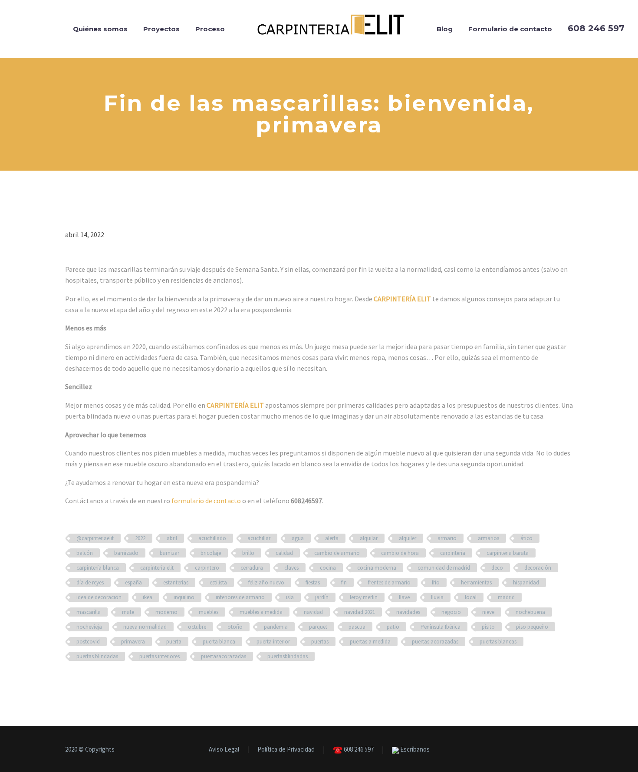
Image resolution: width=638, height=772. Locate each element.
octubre (197, 626)
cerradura (251, 567)
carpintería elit (157, 567)
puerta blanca (219, 641)
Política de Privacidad (286, 749)
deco (497, 567)
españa (133, 582)
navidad (313, 612)
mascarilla (88, 612)
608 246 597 (358, 749)
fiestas (313, 582)
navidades (408, 612)
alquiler (407, 538)
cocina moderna (376, 567)
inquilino (184, 597)
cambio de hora (400, 553)
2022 (140, 538)
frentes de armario (389, 582)
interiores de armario (240, 597)
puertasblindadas (287, 656)
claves (291, 567)
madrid (506, 597)
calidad (284, 553)
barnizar (169, 553)
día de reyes (90, 582)
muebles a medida (261, 612)
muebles (208, 612)
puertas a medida (370, 641)
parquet (318, 626)
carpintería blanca (97, 567)
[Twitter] (559, 749)
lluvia (437, 597)
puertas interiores (159, 656)
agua (298, 538)
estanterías (175, 582)
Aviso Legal (224, 749)
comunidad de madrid (444, 567)
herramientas (476, 582)
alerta (332, 538)
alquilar (369, 538)
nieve (488, 612)
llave (404, 597)
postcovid (88, 641)
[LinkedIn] (547, 749)
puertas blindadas (97, 656)
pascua (357, 626)
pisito (488, 626)
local (471, 597)
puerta (173, 641)
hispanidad (526, 582)
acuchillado (212, 538)
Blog (445, 29)
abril (172, 538)
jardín (322, 597)
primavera (133, 641)
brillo (248, 553)
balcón (84, 553)
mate (128, 612)
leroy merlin (364, 597)
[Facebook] (536, 749)
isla (290, 597)
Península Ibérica (440, 626)
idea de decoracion (99, 597)
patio (393, 626)
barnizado (126, 553)
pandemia (276, 626)
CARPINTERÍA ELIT (402, 298)
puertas (320, 641)
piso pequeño (532, 626)
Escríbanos (414, 749)
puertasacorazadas (223, 656)
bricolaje (211, 553)
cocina (328, 567)
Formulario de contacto (510, 29)
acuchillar (258, 538)
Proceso (210, 29)
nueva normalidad (145, 626)
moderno (166, 612)
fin (344, 582)
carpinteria (452, 553)
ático (526, 538)
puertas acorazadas (435, 641)
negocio (451, 612)
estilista (218, 582)
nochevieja (89, 626)
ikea (147, 597)
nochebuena (530, 612)
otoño (235, 626)
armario (447, 538)
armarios (488, 538)
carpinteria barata (508, 553)
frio (436, 582)
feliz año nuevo (266, 582)
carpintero (207, 567)
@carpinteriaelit (95, 538)
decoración (537, 567)
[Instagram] (570, 749)
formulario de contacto (206, 500)
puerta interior (273, 641)
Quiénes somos (100, 29)
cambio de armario (337, 553)
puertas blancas (498, 641)
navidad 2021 (359, 612)
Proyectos (161, 29)
